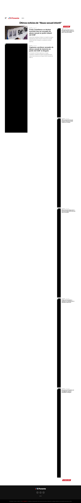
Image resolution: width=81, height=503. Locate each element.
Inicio (23, 18)
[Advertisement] (40, 8)
